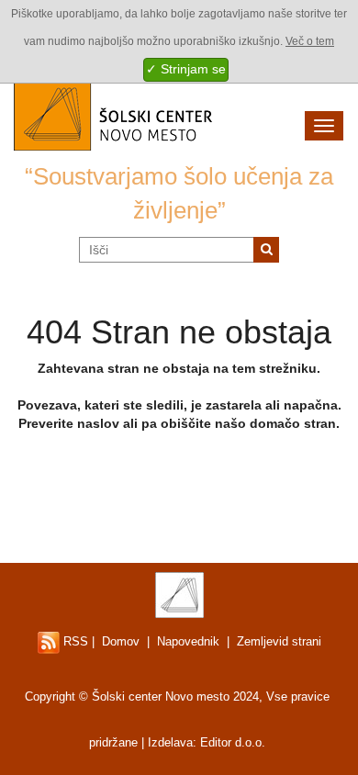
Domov (121, 641)
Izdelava (170, 742)
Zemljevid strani (279, 641)
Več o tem (309, 41)
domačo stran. (295, 423)
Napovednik (188, 641)
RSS (74, 641)
